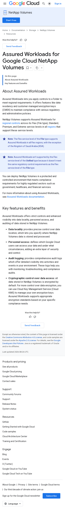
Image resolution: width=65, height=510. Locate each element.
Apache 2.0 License (27, 340)
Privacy (21, 484)
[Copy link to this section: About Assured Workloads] (49, 91)
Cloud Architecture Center (14, 436)
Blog (4, 454)
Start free (11, 20)
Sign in (58, 3)
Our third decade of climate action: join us (23, 489)
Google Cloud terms (50, 484)
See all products (10, 366)
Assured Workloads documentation (25, 196)
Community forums (11, 394)
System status (9, 409)
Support (6, 399)
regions (52, 126)
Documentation (18, 30)
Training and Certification (14, 441)
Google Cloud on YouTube (14, 469)
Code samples (9, 431)
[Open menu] (5, 3)
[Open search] (44, 3)
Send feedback (14, 46)
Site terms (33, 484)
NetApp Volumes (20, 12)
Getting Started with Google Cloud (18, 427)
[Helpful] (21, 40)
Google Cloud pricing (12, 371)
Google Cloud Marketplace (14, 376)
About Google (8, 484)
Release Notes (9, 404)
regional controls (11, 123)
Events (5, 459)
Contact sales (8, 381)
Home (5, 30)
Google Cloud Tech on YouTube (17, 473)
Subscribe (51, 495)
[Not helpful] (25, 40)
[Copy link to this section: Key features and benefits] (48, 208)
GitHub (5, 422)
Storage (32, 30)
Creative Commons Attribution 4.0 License (24, 337)
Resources (11, 34)
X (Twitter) (7, 464)
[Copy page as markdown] (37, 67)
